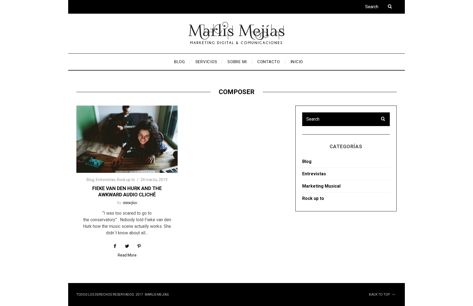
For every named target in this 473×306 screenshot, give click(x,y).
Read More (127, 255)
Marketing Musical (321, 186)
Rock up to (126, 179)
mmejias (130, 202)
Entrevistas (105, 179)
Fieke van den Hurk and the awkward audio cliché (127, 191)
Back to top (380, 294)
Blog (90, 179)
